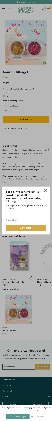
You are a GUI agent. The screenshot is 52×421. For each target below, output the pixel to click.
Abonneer (26, 228)
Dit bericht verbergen (18, 417)
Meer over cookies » (38, 417)
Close (45, 191)
